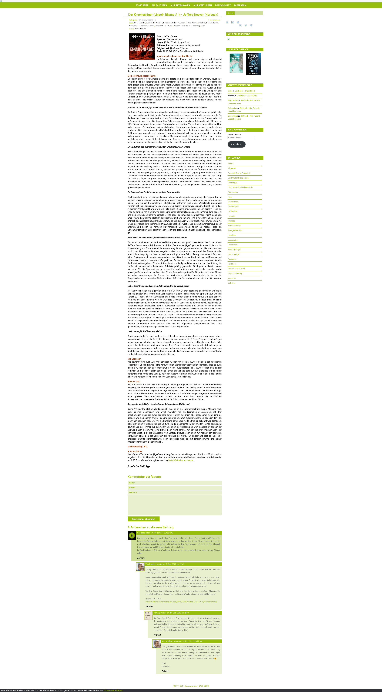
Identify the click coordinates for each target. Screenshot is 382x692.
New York (133, 26)
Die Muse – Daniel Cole (247, 95)
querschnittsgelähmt (145, 26)
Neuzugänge (233, 254)
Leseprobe (232, 240)
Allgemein (232, 168)
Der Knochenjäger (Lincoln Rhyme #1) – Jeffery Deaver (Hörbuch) (173, 14)
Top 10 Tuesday (235, 273)
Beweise (159, 23)
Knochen (201, 23)
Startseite (142, 5)
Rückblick (232, 264)
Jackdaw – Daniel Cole (245, 91)
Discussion (233, 192)
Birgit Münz (233, 100)
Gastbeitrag (233, 202)
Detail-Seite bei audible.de (180, 460)
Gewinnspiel (233, 206)
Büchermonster (191, 686)
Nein (109, 690)
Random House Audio (164, 26)
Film (230, 197)
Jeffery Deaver (191, 23)
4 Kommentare (214, 20)
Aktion (231, 163)
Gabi (230, 91)
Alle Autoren (159, 5)
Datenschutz (223, 5)
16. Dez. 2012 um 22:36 (192, 641)
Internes (231, 221)
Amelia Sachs (139, 23)
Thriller (143, 29)
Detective (167, 23)
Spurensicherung (193, 26)
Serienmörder (179, 26)
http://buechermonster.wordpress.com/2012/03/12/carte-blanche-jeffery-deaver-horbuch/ (181, 602)
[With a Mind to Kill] (253, 75)
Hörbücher (142, 20)
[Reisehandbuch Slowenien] (236, 73)
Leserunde (232, 245)
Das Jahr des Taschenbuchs (240, 187)
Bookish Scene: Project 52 (239, 173)
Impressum (240, 5)
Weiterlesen (116, 690)
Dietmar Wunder (178, 23)
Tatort (203, 26)
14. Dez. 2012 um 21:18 (179, 613)
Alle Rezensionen (180, 5)
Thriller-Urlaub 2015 (236, 268)
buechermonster (155, 564)
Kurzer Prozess (234, 225)
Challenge (232, 183)
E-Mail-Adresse (234, 134)
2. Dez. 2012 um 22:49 (175, 564)
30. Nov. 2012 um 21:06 (163, 533)
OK (105, 690)
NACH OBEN (204, 686)
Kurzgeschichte (234, 230)
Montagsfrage (234, 249)
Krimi (137, 29)
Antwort (141, 558)
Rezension (151, 20)
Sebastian (232, 108)
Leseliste (232, 235)
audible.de (150, 23)
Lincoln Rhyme (212, 23)
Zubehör (231, 283)
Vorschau (232, 278)
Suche (230, 13)
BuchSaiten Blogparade (238, 178)
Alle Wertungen (202, 5)
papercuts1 (145, 533)
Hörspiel (231, 216)
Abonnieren (236, 144)
